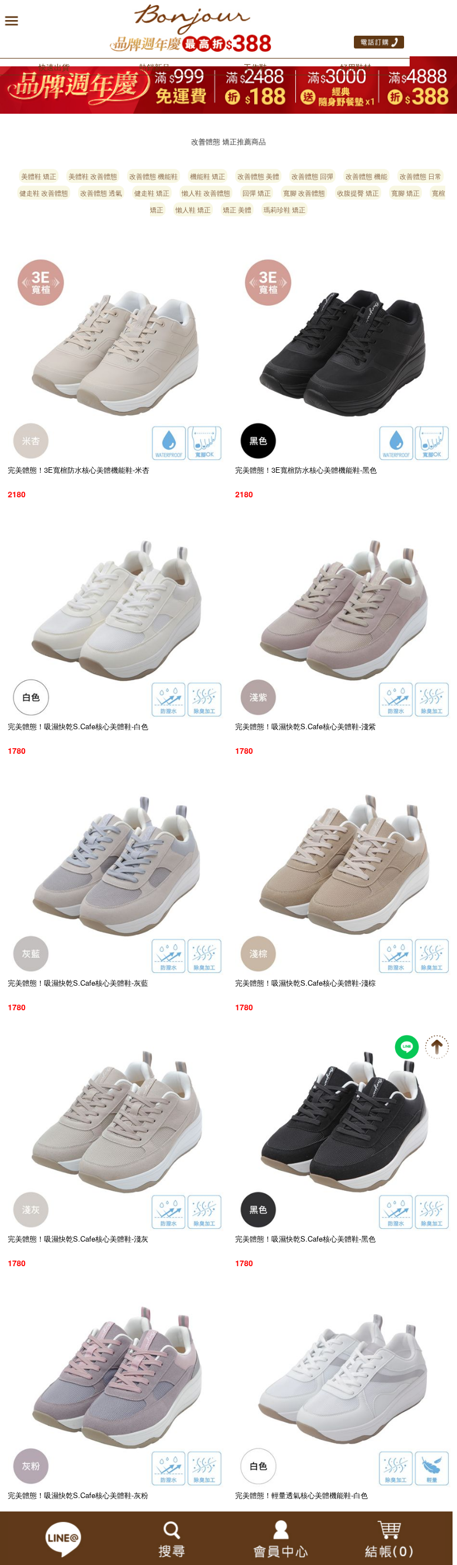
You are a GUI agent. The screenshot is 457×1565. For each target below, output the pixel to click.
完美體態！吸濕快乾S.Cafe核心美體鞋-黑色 (305, 1238)
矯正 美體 (237, 209)
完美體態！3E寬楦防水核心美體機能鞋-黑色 (306, 469)
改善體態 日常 (420, 176)
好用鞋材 (355, 66)
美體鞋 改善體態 (93, 176)
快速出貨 (54, 66)
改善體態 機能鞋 (153, 176)
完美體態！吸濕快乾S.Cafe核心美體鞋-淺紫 (305, 726)
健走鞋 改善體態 (44, 192)
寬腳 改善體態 (304, 192)
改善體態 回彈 (312, 176)
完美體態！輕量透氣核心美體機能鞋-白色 (301, 1495)
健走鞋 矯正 (151, 192)
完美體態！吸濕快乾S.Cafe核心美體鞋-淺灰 (78, 1238)
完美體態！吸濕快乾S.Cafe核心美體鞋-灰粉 (78, 1495)
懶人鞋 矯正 (193, 209)
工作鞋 (255, 66)
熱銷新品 (154, 66)
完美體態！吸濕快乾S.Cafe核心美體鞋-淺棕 (305, 982)
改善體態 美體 (258, 176)
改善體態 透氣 (101, 192)
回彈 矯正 (256, 192)
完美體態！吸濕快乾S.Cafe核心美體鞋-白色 (78, 726)
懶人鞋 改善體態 (206, 192)
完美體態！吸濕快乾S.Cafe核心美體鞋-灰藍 (78, 982)
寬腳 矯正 (405, 192)
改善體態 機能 (366, 176)
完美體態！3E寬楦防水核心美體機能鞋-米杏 (78, 469)
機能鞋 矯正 (207, 176)
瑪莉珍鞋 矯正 (284, 209)
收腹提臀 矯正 (358, 192)
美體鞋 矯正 (38, 176)
